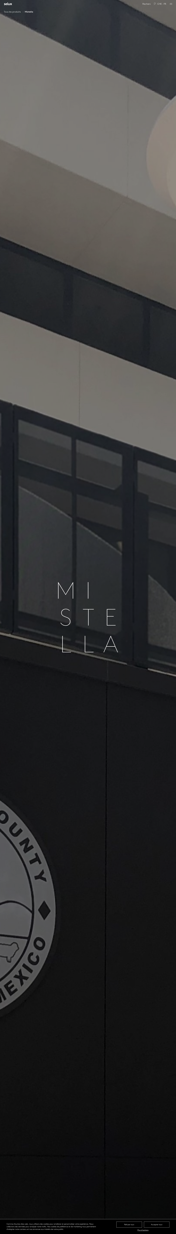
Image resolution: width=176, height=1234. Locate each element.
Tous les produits (12, 11)
